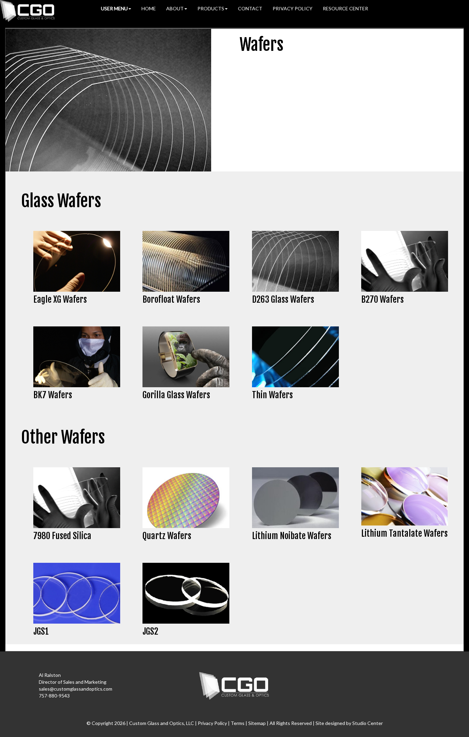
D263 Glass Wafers (283, 299)
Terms (237, 723)
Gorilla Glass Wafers (176, 395)
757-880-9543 (54, 696)
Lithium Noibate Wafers (291, 536)
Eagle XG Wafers (60, 299)
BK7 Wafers (52, 395)
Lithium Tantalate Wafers (404, 533)
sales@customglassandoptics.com (75, 689)
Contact (250, 8)
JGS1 (41, 631)
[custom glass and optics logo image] (234, 685)
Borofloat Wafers (171, 299)
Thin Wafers (272, 395)
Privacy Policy (292, 8)
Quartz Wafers (166, 536)
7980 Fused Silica (62, 536)
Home (148, 8)
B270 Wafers (382, 299)
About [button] (175, 8)
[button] (116, 8)
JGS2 (150, 631)
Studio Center (367, 723)
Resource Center (345, 8)
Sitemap (257, 723)
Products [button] (210, 8)
